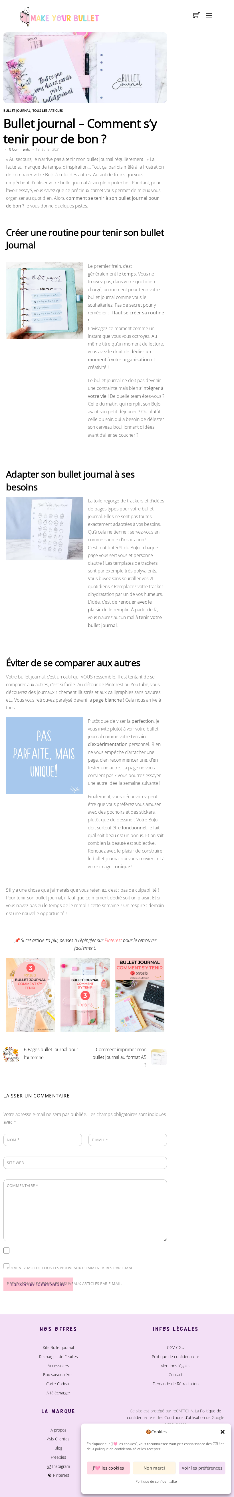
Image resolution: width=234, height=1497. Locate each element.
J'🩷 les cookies (108, 1468)
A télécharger (58, 1393)
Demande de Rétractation (176, 1383)
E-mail (100, 1139)
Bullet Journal (17, 110)
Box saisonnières (58, 1374)
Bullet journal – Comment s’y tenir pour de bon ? (80, 131)
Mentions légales (175, 1365)
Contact (176, 1374)
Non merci (154, 1468)
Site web (15, 1162)
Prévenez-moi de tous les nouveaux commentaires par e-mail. (71, 1267)
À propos (58, 1430)
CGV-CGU (175, 1347)
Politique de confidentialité (156, 1481)
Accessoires (58, 1365)
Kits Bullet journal (58, 1347)
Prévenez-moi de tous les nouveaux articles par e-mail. (64, 1283)
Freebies (58, 1457)
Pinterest (60, 1475)
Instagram (60, 1466)
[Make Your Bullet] (59, 15)
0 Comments (19, 149)
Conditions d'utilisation (184, 1417)
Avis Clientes (58, 1439)
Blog (58, 1448)
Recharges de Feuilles (58, 1356)
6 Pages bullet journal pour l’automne (51, 1053)
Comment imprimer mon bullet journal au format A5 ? (119, 1057)
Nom (13, 1139)
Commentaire (22, 1185)
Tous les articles (48, 110)
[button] (222, 1432)
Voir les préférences (202, 1468)
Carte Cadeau (58, 1383)
